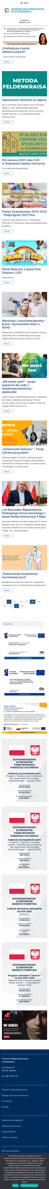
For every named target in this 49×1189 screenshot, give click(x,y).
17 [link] (27, 601)
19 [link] (38, 601)
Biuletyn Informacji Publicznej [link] (15, 1095)
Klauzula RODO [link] (8, 1131)
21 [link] (11, 606)
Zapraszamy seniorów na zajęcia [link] (24, 100)
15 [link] (15, 601)
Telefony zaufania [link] (10, 1137)
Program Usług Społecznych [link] (14, 1089)
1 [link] (4, 601)
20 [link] (4, 606)
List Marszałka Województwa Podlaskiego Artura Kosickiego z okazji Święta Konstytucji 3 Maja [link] (24, 513)
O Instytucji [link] (7, 1101)
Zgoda (15, 1185)
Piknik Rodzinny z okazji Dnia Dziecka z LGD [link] (21, 270)
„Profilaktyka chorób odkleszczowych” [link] (15, 50)
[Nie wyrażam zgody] (46, 1171)
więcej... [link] (7, 62)
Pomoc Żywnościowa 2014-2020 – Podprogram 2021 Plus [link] (24, 213)
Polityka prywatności (29, 1185)
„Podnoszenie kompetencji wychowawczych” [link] (20, 575)
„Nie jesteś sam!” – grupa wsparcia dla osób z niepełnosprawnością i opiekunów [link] (19, 387)
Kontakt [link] (5, 1107)
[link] (24, 10)
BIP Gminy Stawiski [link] (10, 1151)
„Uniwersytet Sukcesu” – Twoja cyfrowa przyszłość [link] (23, 450)
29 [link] (22, 606)
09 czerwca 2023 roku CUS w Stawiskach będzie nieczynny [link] (23, 161)
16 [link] (21, 601)
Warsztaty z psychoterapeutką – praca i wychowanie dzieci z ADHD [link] (24, 324)
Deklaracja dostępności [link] (12, 1120)
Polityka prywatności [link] (11, 1126)
